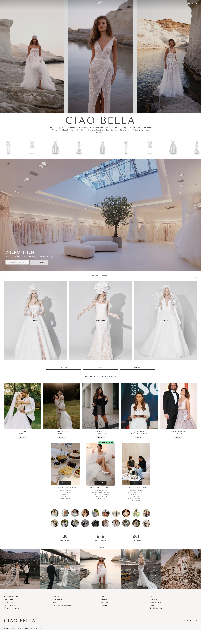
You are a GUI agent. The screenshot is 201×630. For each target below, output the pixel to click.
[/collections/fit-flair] (64, 147)
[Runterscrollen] (100, 110)
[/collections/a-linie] (41, 147)
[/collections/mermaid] (17, 147)
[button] (6, 3)
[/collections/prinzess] (112, 147)
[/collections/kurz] (88, 147)
